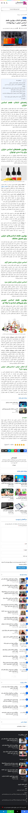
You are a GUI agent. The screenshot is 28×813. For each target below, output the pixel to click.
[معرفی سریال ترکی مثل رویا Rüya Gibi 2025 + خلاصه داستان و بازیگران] (23, 594)
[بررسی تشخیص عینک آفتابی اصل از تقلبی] (7, 478)
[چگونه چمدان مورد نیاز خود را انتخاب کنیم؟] (21, 478)
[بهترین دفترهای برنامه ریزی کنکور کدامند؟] (21, 505)
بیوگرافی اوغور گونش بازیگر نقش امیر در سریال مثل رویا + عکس (9, 579)
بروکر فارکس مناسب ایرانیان (12, 402)
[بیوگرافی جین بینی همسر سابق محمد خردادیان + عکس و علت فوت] (23, 714)
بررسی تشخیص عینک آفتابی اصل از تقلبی (7, 484)
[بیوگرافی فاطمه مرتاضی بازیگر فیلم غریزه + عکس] (23, 651)
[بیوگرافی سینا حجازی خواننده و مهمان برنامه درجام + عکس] (23, 626)
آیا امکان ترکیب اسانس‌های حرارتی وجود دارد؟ (15, 97)
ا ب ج (26, 792)
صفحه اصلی (23, 14)
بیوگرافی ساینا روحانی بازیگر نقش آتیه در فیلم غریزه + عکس (9, 670)
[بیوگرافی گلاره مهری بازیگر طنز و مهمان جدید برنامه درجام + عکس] (23, 619)
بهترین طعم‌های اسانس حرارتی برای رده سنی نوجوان (15, 85)
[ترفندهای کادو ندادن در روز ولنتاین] (7, 492)
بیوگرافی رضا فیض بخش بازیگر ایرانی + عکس (10, 631)
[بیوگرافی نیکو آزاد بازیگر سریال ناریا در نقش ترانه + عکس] (23, 688)
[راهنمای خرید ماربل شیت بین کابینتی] (7, 505)
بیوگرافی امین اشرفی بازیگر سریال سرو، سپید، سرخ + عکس (10, 599)
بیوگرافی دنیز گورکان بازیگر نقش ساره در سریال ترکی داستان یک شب (9, 694)
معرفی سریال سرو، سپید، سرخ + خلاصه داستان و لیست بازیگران (9, 611)
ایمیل (25, 550)
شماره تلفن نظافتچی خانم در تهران (10, 637)
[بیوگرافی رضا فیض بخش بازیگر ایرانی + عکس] (23, 632)
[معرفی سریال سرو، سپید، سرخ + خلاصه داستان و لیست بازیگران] (23, 613)
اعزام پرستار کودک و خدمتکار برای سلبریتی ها (21, 497)
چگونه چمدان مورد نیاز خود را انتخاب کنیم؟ (21, 484)
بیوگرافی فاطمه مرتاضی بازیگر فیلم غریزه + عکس (10, 650)
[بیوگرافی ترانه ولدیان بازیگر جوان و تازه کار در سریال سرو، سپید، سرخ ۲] (23, 606)
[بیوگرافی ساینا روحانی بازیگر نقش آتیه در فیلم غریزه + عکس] (23, 671)
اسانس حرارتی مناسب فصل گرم (18, 90)
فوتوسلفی (14, 458)
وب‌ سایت (25, 556)
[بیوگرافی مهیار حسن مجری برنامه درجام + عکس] (23, 645)
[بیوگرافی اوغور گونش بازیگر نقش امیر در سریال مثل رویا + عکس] (23, 581)
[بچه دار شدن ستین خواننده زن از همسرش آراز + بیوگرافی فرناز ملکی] (23, 701)
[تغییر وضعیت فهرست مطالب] (23, 81)
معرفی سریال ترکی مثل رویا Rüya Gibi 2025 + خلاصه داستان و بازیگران (10, 592)
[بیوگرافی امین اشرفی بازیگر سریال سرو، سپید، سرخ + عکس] (23, 600)
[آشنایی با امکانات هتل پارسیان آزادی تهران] (23, 411)
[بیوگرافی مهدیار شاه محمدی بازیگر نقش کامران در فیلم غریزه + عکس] (23, 665)
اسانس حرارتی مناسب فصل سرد (18, 91)
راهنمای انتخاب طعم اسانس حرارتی (17, 83)
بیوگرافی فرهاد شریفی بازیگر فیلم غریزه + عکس (10, 657)
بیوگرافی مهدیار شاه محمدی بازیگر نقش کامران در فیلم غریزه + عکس (10, 663)
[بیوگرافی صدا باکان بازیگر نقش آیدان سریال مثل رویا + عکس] (23, 587)
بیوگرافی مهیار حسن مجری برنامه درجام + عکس (11, 644)
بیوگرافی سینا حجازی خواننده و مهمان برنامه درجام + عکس (9, 624)
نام (26, 544)
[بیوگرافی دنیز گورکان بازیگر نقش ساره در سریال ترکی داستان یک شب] (23, 695)
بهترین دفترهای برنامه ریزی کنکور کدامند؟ (21, 511)
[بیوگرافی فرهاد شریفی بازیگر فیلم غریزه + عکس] (23, 658)
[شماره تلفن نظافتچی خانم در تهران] (23, 639)
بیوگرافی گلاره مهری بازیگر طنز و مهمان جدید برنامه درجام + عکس (11, 618)
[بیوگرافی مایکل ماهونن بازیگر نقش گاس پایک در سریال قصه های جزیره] (23, 708)
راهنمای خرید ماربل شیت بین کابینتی (8, 511)
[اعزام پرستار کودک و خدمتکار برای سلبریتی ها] (21, 492)
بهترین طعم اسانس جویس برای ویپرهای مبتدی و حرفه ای (14, 94)
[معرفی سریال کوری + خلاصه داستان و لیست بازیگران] (23, 778)
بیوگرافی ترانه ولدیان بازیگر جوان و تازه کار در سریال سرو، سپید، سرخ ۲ (9, 605)
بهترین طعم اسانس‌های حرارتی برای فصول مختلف (14, 88)
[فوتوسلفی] (21, 3)
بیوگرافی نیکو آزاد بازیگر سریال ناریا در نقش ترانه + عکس (9, 687)
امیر (26, 788)
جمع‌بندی (23, 98)
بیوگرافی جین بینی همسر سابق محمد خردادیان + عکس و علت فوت (10, 713)
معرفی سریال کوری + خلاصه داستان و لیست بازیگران (10, 777)
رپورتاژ (18, 14)
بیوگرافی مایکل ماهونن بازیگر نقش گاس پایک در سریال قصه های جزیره (10, 706)
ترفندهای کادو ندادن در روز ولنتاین (7, 497)
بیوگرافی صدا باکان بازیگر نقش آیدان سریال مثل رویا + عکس (10, 586)
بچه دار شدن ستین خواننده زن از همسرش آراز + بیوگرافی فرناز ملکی (10, 700)
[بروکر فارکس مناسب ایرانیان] (23, 404)
